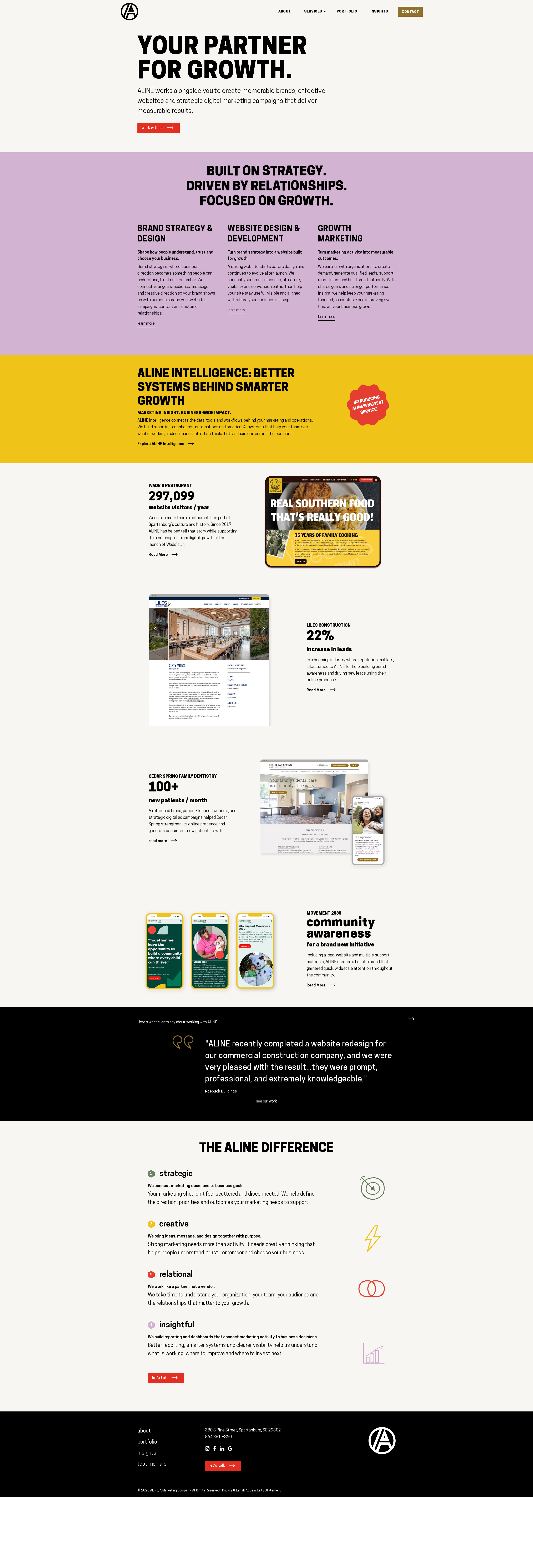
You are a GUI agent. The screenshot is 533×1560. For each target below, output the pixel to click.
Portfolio (147, 1442)
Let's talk (160, 1378)
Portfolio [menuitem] (347, 11)
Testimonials (152, 1464)
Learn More (146, 324)
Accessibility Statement (263, 1490)
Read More (158, 555)
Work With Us (153, 128)
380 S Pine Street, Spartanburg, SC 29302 (243, 1430)
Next (411, 1017)
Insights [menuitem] (379, 11)
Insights (146, 1453)
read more (158, 841)
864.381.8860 (218, 1437)
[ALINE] (129, 11)
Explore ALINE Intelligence (160, 444)
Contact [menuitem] (410, 12)
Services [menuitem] (313, 11)
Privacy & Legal (233, 1490)
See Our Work (266, 1102)
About (144, 1431)
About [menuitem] (284, 11)
